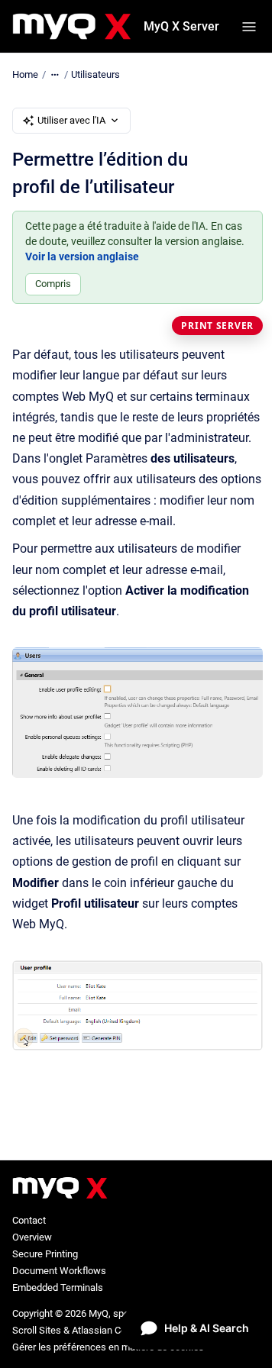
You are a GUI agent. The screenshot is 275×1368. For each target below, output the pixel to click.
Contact (29, 1220)
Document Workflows (59, 1270)
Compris (53, 283)
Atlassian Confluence (117, 1330)
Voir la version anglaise (82, 256)
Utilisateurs (95, 74)
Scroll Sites (36, 1330)
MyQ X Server (181, 26)
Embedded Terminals (57, 1287)
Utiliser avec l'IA (71, 120)
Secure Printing (45, 1254)
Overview (32, 1237)
